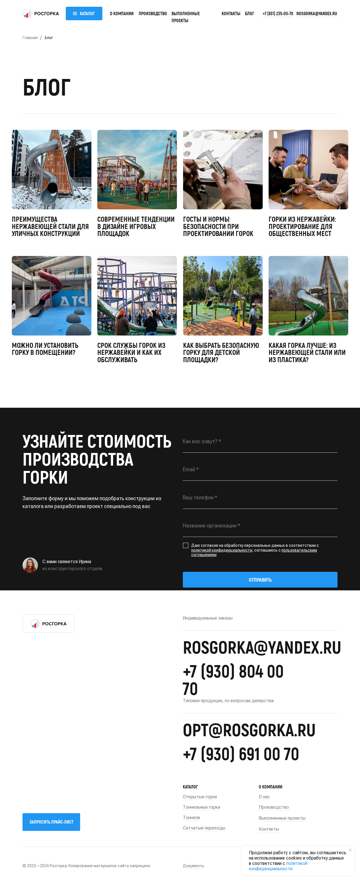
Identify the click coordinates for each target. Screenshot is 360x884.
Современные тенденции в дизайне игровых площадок (136, 226)
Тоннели (191, 817)
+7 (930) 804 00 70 (233, 679)
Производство (153, 13)
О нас (264, 796)
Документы (193, 865)
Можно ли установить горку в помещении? (45, 348)
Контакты (231, 13)
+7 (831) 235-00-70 (278, 13)
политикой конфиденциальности (221, 550)
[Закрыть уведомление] (350, 850)
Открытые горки (200, 796)
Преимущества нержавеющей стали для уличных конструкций (50, 226)
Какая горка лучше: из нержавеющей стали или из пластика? (307, 352)
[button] (51, 822)
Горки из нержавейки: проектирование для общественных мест (302, 226)
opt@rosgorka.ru (249, 729)
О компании (122, 13)
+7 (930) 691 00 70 (241, 753)
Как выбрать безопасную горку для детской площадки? (221, 352)
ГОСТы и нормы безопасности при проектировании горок (218, 226)
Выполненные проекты (282, 818)
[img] (40, 13)
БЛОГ (249, 13)
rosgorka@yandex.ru (316, 13)
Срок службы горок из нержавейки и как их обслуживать (131, 352)
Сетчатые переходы (204, 828)
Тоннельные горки (201, 807)
